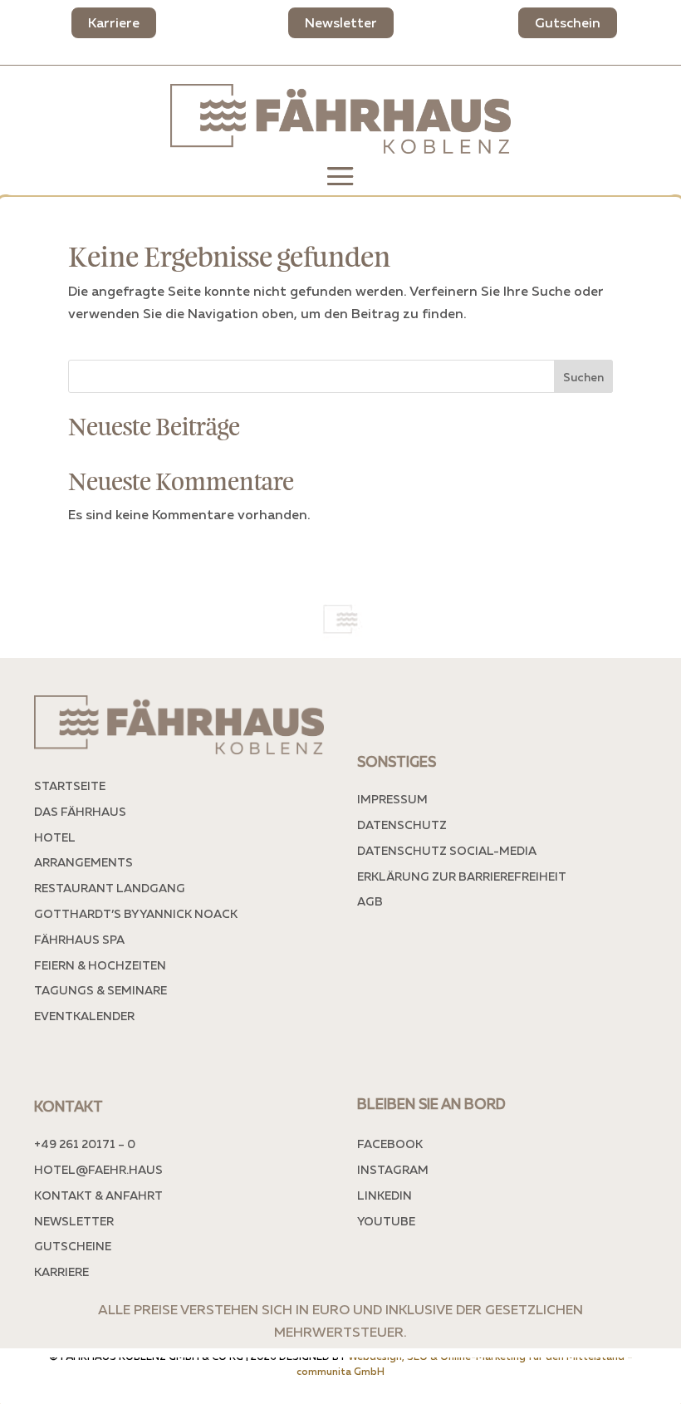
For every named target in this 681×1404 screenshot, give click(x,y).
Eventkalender (84, 1016)
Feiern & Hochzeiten (100, 965)
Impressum (392, 799)
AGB (370, 901)
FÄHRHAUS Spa (79, 939)
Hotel (55, 837)
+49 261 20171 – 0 (84, 1143)
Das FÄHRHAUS (80, 811)
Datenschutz (402, 824)
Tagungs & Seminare (100, 990)
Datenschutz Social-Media (446, 850)
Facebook (390, 1143)
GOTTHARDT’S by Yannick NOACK (136, 913)
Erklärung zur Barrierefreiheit (461, 876)
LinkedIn (384, 1195)
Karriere (61, 1271)
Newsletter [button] (341, 22)
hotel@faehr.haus (98, 1169)
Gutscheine (72, 1246)
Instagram (393, 1169)
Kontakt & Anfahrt (98, 1195)
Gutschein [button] (567, 22)
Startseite (69, 785)
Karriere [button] (114, 22)
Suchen (583, 377)
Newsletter (74, 1221)
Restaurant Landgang (109, 888)
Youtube (386, 1221)
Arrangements (83, 862)
